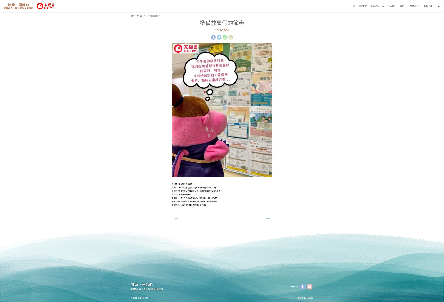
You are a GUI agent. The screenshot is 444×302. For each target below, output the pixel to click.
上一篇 (175, 219)
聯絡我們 (428, 6)
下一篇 (268, 219)
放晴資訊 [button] (391, 6)
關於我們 (362, 6)
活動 (402, 6)
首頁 (132, 16)
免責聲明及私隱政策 (305, 298)
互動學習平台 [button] (414, 6)
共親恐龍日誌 (377, 6)
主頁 (353, 6)
